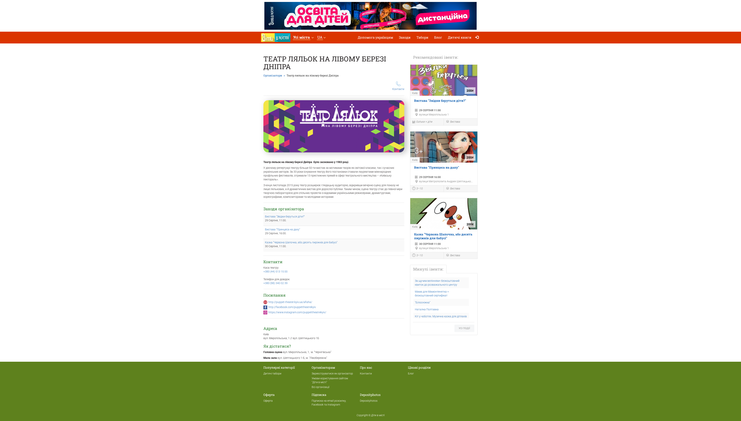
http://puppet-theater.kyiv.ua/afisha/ (290, 302)
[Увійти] (477, 37)
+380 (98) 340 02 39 (275, 283)
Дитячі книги (459, 37)
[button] (303, 37)
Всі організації (320, 387)
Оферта (268, 400)
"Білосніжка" (422, 302)
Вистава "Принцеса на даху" (282, 229)
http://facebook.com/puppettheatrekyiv (292, 307)
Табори (422, 37)
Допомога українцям (375, 37)
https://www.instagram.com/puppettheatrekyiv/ (297, 312)
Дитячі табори (272, 373)
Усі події (464, 328)
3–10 (419, 188)
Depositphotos (368, 400)
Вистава (455, 121)
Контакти (398, 89)
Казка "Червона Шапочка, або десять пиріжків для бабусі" (301, 242)
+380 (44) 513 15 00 (275, 271)
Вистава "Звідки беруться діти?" (285, 216)
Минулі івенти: (428, 269)
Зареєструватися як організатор (332, 373)
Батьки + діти (424, 121)
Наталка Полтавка (427, 309)
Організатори (272, 75)
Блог (438, 37)
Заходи (405, 37)
